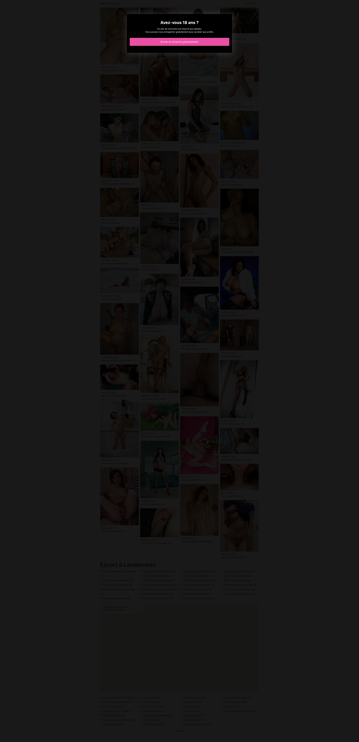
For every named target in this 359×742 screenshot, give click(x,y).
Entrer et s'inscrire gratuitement (179, 41)
